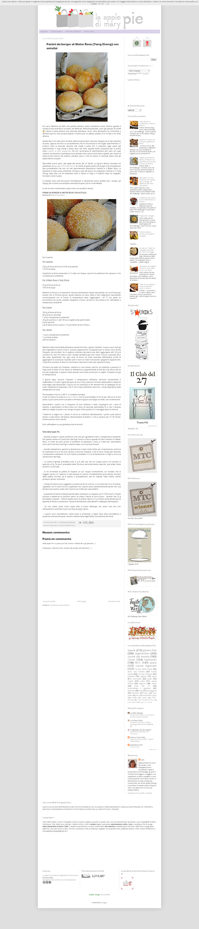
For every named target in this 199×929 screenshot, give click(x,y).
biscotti (135, 693)
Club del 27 (142, 686)
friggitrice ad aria (145, 702)
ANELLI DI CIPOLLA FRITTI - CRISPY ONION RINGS (141, 740)
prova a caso (134, 747)
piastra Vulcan (72, 397)
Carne (131, 659)
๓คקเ (142, 760)
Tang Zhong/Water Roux (66, 525)
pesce (153, 662)
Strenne (131, 690)
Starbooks (150, 659)
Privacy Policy (89, 31)
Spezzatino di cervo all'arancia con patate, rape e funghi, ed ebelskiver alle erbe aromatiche (147, 182)
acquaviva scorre (136, 745)
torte (154, 676)
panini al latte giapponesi (60, 151)
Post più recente (49, 601)
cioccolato (137, 678)
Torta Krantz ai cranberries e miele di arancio (147, 123)
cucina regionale (146, 665)
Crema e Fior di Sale (137, 737)
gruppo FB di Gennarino (65, 166)
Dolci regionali (132, 702)
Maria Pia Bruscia (69, 875)
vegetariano (142, 653)
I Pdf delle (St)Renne (73, 31)
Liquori (144, 698)
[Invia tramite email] (84, 522)
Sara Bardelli (105, 894)
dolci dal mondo (136, 671)
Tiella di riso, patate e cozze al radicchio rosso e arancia (147, 286)
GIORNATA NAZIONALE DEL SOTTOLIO (139, 733)
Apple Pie (44, 31)
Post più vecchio (114, 601)
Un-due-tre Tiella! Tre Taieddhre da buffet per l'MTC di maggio (147, 250)
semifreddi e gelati (150, 695)
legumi (142, 683)
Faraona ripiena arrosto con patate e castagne (147, 234)
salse (142, 681)
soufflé (134, 698)
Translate (145, 74)
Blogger (104, 902)
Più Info (101, 4)
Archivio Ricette (56, 31)
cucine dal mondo (138, 656)
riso (141, 690)
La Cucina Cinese (136, 720)
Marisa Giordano (58, 195)
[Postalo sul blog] (86, 522)
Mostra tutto (153, 749)
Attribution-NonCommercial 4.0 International (59, 880)
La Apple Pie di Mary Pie (51, 875)
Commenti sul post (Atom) (60, 605)
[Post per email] (79, 522)
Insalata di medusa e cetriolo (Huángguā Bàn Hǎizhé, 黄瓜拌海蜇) (141, 724)
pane (56, 525)
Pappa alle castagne (146, 216)
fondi (154, 683)
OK (108, 4)
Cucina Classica (145, 674)
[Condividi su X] (88, 522)
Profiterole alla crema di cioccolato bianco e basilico (147, 200)
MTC (138, 662)
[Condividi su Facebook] (90, 522)
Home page (81, 601)
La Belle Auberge (136, 713)
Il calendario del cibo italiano (140, 730)
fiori (137, 695)
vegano (143, 676)
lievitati (51, 525)
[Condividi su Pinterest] (92, 522)
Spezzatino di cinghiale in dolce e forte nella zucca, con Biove (147, 268)
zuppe (130, 681)
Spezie (131, 650)
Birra (146, 693)
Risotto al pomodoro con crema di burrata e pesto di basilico (142, 716)
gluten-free (150, 650)
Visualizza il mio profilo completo (140, 793)
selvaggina (152, 690)
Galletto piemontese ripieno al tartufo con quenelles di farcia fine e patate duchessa (147, 161)
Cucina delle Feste (143, 669)
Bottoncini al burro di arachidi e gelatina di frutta (147, 142)
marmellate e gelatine (139, 688)
